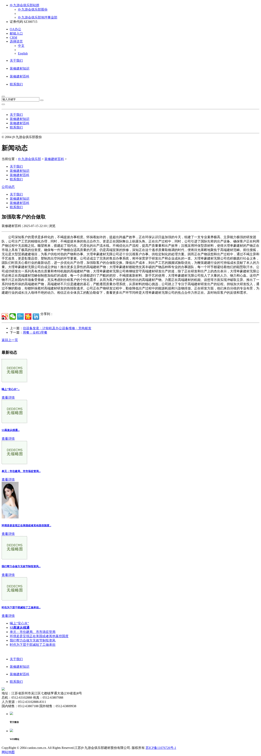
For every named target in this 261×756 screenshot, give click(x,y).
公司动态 (8, 187)
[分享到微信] (12, 316)
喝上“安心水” (19, 623)
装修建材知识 (19, 68)
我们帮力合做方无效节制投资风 (32, 640)
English (23, 53)
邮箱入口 (16, 33)
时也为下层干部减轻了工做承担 (32, 644)
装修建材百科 (19, 76)
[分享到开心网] (28, 316)
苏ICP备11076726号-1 (161, 747)
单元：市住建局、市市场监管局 (32, 632)
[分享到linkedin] (36, 316)
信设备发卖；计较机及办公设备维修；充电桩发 (57, 328)
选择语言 (16, 41)
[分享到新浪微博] (5, 316)
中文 (21, 45)
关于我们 (16, 60)
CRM (13, 37)
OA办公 (15, 29)
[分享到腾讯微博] (20, 316)
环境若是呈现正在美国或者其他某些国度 (39, 636)
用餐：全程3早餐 (35, 332)
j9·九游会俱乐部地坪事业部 (37, 17)
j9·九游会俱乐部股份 (33, 9)
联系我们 (16, 84)
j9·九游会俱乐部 (29, 159)
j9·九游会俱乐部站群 (24, 5)
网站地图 (8, 752)
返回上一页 (10, 340)
